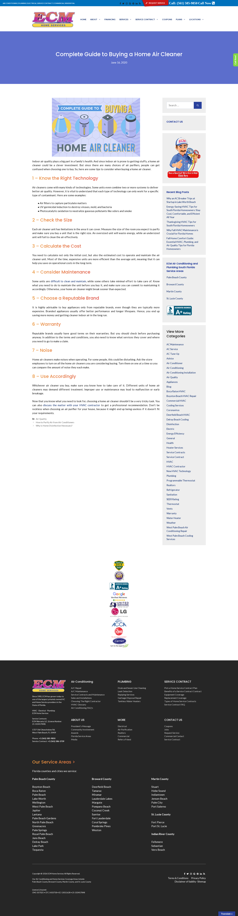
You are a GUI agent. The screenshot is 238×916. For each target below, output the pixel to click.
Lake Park (38, 845)
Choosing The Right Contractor (86, 701)
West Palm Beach (42, 806)
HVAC (170, 461)
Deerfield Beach (101, 786)
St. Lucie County (175, 298)
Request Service (171, 732)
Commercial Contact (174, 736)
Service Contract (145, 19)
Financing (109, 19)
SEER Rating (173, 499)
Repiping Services (126, 694)
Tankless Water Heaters (129, 701)
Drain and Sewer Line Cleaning (132, 688)
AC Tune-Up (173, 353)
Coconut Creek (100, 810)
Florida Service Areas (81, 736)
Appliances (172, 382)
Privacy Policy (198, 878)
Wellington (38, 802)
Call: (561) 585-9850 (183, 3)
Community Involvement (82, 729)
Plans (179, 19)
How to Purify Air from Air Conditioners (55, 422)
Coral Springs (99, 822)
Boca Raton (39, 790)
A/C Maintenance (79, 691)
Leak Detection (125, 691)
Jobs (166, 729)
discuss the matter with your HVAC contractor (71, 405)
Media (74, 739)
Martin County (174, 291)
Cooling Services (175, 405)
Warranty (172, 513)
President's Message (81, 726)
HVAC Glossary (78, 704)
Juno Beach (38, 838)
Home (83, 19)
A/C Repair (76, 688)
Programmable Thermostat (181, 480)
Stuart (155, 786)
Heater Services (175, 447)
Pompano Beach (101, 806)
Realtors (171, 485)
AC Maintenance (175, 344)
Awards (74, 732)
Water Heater (174, 518)
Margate (97, 802)
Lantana (37, 814)
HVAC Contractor (176, 466)
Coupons (167, 19)
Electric (170, 428)
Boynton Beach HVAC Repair (181, 396)
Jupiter (36, 810)
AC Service (172, 349)
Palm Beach (39, 794)
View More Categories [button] (176, 334)
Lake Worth (39, 798)
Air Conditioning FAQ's (82, 707)
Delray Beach (40, 841)
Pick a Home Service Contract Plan (180, 688)
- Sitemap (201, 881)
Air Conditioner (175, 363)
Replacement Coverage (175, 698)
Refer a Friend (124, 739)
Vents (170, 508)
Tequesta (37, 849)
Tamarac (97, 790)
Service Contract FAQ (174, 704)
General (171, 438)
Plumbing (171, 475)
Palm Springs (39, 830)
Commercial (123, 736)
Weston (96, 830)
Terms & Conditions (178, 878)
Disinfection (173, 424)
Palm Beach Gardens (44, 818)
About (93, 19)
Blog (169, 386)
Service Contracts (176, 452)
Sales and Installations (81, 698)
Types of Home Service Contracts (180, 701)
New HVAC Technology (179, 471)
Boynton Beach (41, 786)
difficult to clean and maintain (68, 281)
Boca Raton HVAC (176, 391)
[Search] (198, 105)
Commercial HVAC (176, 400)
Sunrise (96, 814)
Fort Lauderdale (101, 818)
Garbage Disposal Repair (129, 698)
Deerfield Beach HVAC (178, 414)
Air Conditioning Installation (181, 372)
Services (123, 19)
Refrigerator (173, 489)
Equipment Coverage (174, 694)
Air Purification (125, 729)
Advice (170, 358)
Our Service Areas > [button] (53, 762)
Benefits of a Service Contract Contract (183, 691)
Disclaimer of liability (185, 881)
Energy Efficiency (175, 433)
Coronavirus (173, 410)
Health (170, 443)
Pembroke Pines (101, 826)
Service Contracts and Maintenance (88, 694)
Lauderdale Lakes (102, 798)
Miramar (97, 794)
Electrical (122, 726)
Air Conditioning (175, 367)
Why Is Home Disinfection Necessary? (54, 425)
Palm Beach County (177, 277)
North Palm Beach (42, 822)
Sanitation (172, 494)
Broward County (175, 284)
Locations (195, 19)
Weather (171, 522)
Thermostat (173, 504)
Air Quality (41, 418)
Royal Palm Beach (42, 834)
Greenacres (39, 826)
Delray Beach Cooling (178, 419)
